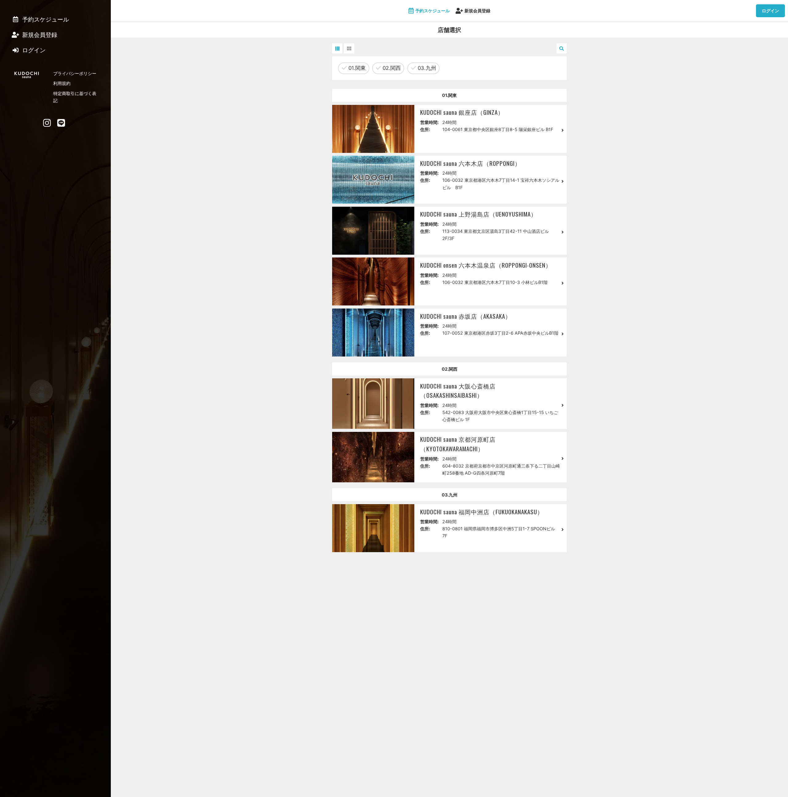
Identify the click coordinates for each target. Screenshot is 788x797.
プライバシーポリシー (74, 73)
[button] (337, 48)
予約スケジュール (432, 10)
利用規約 (61, 83)
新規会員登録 (477, 10)
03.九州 (426, 68)
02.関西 (391, 68)
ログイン (770, 10)
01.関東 (356, 68)
